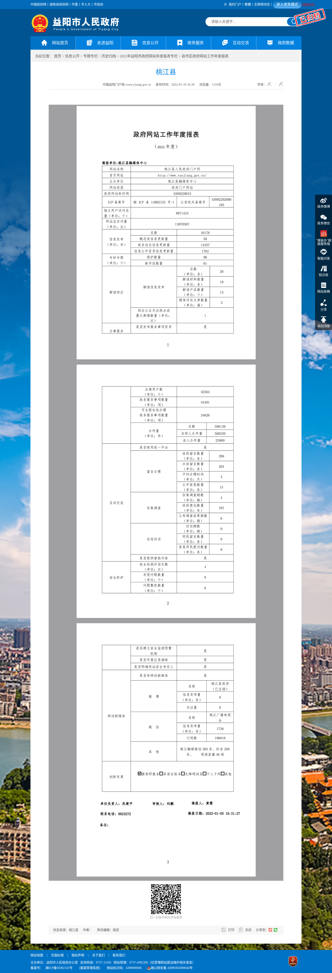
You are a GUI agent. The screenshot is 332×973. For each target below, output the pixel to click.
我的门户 (235, 4)
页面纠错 (58, 955)
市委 (75, 4)
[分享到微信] (276, 930)
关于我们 (98, 955)
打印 (231, 930)
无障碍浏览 (262, 4)
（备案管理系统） (89, 968)
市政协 (98, 4)
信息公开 (72, 56)
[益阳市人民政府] (75, 31)
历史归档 (109, 56)
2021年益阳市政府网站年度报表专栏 (149, 56)
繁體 (248, 4)
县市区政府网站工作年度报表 (205, 56)
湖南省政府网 (58, 4)
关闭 (248, 930)
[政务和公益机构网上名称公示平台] (292, 962)
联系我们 (119, 955)
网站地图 (36, 955)
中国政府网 (38, 4)
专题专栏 (90, 56)
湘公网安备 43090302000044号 (172, 968)
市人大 (86, 4)
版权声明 (78, 955)
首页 (57, 56)
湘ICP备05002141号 (58, 968)
